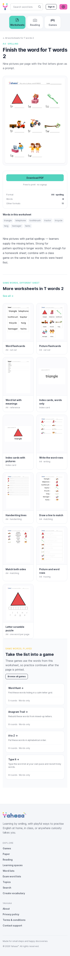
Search (7, 887)
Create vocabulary (14, 893)
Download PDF (35, 177)
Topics (7, 882)
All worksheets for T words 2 (18, 38)
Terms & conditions (14, 919)
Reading (8, 859)
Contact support (12, 925)
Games (7, 848)
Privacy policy (11, 914)
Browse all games (17, 676)
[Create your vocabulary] (63, 7)
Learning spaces (13, 865)
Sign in (51, 6)
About (6, 908)
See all (8, 295)
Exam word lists (12, 876)
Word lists (8, 870)
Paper (6, 854)
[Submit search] (39, 6)
